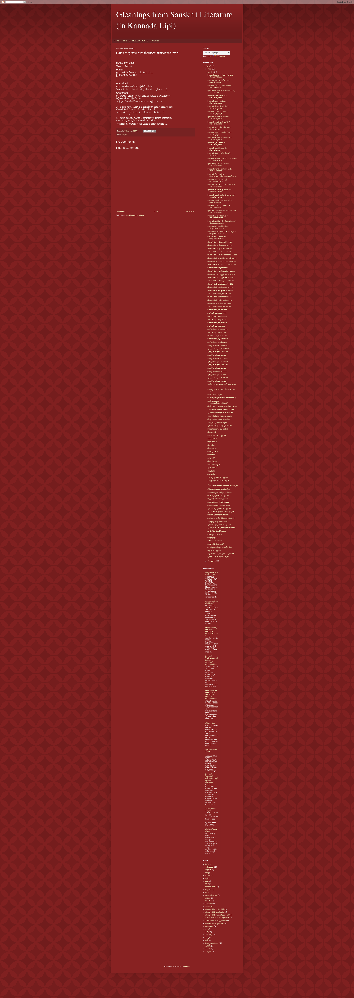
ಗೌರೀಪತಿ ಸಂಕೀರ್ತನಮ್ (214, 541)
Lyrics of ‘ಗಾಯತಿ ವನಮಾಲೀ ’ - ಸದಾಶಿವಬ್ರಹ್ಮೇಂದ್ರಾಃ (217, 112)
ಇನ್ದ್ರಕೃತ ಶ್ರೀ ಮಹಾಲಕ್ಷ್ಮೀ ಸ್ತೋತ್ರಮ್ (218, 557)
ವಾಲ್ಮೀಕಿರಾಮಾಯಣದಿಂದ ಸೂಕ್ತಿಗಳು (211, 574)
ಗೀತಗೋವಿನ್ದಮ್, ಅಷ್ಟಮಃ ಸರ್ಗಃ (217, 320)
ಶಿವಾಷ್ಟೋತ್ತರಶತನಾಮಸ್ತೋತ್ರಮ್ (217, 477)
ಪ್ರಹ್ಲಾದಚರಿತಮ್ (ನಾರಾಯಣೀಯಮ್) (219, 419)
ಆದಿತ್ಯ (207, 873)
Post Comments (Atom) (135, 215)
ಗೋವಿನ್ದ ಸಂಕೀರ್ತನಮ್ (214, 534)
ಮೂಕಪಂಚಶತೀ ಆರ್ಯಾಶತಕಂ (215, 909)
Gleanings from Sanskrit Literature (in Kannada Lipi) (174, 20)
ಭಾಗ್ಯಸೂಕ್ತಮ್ (211, 471)
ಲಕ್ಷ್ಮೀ (207, 929)
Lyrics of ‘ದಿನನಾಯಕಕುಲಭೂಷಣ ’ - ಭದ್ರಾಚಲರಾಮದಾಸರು (219, 227)
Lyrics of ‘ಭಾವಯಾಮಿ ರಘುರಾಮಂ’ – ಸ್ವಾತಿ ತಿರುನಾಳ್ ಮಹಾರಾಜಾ (211, 778)
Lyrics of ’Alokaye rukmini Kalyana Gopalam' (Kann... (220, 76)
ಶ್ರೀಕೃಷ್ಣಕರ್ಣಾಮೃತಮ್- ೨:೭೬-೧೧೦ (217, 358)
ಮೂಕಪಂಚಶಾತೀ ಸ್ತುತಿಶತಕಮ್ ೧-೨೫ (219, 252)
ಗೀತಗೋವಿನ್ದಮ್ (210, 887)
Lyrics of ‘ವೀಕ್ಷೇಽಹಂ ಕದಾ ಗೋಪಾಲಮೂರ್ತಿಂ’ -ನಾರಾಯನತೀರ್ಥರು (222, 159)
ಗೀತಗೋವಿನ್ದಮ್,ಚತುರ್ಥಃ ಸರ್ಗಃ (217, 332)
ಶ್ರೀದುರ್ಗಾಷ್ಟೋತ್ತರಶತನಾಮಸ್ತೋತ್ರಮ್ (219, 525)
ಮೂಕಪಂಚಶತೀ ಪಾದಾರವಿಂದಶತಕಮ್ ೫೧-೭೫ (222, 258)
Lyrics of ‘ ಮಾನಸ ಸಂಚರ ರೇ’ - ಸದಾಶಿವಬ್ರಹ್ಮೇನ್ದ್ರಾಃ (217, 149)
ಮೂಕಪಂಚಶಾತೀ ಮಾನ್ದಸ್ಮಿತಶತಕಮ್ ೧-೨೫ (220, 281)
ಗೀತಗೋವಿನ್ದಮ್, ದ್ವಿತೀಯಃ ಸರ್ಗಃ (217, 339)
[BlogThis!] (147, 131)
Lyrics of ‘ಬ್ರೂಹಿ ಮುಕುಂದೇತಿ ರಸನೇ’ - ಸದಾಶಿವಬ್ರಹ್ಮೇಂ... (219, 133)
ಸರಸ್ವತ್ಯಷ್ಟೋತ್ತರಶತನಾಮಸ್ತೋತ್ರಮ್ (218, 481)
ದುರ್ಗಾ (207, 892)
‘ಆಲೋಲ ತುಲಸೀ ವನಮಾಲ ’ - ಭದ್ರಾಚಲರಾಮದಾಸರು (217, 238)
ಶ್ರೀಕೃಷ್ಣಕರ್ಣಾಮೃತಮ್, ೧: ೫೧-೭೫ (217, 378)
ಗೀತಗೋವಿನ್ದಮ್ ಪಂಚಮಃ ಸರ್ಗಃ (217, 329)
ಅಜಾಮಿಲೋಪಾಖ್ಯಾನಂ (214, 395)
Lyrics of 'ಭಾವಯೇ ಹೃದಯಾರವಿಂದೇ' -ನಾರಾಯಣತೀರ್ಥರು (219, 170)
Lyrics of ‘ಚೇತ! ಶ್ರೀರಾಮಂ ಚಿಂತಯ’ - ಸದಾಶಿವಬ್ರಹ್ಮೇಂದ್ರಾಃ (219, 138)
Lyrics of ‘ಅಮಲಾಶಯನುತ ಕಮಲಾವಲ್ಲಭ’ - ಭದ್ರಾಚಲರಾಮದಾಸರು (221, 232)
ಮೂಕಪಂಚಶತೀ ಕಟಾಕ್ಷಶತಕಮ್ (215, 912)
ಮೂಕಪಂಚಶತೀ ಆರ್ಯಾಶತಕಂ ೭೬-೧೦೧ (220, 297)
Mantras (155, 41)
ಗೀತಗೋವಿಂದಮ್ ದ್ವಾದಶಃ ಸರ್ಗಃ (217, 268)
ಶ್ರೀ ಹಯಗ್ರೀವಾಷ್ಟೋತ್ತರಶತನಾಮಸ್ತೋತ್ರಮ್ (220, 512)
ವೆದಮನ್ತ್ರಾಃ (208, 935)
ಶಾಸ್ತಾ (207, 937)
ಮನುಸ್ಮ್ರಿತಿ (208, 907)
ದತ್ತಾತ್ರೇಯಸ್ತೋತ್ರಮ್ (214, 550)
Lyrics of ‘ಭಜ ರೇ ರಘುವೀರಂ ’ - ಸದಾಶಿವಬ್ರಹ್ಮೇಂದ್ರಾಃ (218, 107)
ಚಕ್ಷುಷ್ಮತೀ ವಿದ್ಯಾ (210, 723)
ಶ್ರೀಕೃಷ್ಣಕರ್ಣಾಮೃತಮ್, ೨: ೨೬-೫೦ (217, 365)
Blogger (187, 966)
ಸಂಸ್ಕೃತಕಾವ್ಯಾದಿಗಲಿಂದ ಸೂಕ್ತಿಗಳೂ (211, 602)
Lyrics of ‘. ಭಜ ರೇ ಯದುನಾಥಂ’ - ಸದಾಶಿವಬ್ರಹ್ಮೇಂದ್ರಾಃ (218, 118)
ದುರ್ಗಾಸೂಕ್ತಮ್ (212, 461)
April (210, 69)
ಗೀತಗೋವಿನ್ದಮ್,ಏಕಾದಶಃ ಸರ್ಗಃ (217, 310)
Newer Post (121, 211)
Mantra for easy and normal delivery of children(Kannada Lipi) (211, 632)
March (210, 72)
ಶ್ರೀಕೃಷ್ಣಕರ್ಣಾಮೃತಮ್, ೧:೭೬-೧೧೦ (217, 371)
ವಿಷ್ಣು (206, 932)
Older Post (190, 211)
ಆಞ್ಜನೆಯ (208, 870)
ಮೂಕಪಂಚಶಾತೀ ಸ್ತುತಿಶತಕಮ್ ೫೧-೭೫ (219, 245)
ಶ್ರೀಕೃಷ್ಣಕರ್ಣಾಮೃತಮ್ (211, 943)
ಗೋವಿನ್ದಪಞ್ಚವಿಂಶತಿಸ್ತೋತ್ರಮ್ (216, 531)
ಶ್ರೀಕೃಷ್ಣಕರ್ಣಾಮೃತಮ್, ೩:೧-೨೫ (216, 355)
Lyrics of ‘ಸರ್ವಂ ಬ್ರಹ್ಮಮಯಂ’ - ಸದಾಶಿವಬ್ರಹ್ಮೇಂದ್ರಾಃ (217, 97)
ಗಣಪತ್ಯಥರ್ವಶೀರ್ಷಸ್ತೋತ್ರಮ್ (216, 435)
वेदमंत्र (207, 864)
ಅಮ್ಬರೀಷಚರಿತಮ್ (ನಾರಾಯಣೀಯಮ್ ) (220, 416)
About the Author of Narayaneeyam (220, 409)
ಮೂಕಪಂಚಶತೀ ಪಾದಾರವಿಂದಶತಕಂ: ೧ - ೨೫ (221, 265)
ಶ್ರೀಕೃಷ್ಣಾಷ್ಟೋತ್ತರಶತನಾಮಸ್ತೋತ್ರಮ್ (218, 502)
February (211, 561)
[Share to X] (149, 131)
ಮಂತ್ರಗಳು (208, 904)
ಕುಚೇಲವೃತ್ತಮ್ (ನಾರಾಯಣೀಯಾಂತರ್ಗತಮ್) (221, 398)
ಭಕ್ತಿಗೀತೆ (125, 134)
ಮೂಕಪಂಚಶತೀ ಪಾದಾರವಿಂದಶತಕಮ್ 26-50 (221, 261)
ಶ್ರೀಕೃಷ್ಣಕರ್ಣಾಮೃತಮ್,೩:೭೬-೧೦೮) (217, 345)
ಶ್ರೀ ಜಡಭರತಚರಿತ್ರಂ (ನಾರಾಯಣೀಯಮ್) (220, 413)
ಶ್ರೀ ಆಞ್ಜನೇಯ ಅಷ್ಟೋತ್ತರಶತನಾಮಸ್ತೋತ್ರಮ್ (221, 528)
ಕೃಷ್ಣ (206, 878)
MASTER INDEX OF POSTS (135, 41)
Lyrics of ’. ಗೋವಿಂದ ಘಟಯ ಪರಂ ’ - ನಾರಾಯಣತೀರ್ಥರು (219, 191)
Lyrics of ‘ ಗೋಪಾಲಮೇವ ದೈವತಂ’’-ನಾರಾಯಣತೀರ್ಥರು (219, 86)
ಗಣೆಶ (207, 884)
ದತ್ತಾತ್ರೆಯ (208, 890)
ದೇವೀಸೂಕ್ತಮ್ (212, 432)
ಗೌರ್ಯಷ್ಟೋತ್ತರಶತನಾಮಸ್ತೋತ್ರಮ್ (218, 515)
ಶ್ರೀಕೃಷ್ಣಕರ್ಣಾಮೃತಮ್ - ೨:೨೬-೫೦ (217, 352)
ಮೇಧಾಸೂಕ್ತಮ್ (212, 448)
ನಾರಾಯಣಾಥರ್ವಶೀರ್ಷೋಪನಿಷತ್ (218, 429)
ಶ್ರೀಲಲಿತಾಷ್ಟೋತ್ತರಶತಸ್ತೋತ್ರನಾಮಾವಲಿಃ (219, 426)
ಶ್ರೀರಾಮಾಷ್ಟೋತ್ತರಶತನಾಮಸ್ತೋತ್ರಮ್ (219, 508)
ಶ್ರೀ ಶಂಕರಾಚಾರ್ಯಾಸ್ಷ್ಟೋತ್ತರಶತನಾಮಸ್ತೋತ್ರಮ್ (222, 485)
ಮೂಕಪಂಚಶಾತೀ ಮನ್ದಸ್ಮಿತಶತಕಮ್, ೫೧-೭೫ (221, 274)
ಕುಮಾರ (207, 875)
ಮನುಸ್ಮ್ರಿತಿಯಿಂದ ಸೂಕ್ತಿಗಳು (210, 809)
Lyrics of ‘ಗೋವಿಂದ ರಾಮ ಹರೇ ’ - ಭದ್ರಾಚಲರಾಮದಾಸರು (218, 217)
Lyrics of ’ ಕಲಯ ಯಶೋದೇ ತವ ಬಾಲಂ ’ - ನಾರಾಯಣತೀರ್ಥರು (221, 196)
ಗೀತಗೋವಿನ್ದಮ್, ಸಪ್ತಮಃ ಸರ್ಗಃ (217, 323)
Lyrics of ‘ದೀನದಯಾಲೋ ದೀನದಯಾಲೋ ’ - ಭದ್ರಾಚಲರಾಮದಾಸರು (222, 222)
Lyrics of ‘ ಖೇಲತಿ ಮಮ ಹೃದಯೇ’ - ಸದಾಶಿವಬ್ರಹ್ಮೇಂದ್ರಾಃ (219, 123)
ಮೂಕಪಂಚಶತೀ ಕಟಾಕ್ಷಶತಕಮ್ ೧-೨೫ (219, 294)
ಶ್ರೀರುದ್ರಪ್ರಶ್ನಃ (211, 474)
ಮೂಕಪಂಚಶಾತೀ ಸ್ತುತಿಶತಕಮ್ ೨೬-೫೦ (219, 249)
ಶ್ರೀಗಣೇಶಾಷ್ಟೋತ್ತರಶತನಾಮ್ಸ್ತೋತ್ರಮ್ (219, 505)
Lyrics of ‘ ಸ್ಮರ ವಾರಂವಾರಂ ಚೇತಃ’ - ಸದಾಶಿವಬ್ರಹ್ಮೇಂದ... (219, 128)
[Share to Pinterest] (154, 131)
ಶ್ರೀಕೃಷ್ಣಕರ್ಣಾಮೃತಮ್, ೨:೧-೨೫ (216, 368)
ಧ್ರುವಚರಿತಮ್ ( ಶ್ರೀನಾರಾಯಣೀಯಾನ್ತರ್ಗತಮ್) (222, 406)
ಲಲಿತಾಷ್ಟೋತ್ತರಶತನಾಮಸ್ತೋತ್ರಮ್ (218, 496)
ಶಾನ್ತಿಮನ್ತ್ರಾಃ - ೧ (212, 442)
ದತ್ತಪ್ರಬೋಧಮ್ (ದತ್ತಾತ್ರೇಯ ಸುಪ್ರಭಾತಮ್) (220, 554)
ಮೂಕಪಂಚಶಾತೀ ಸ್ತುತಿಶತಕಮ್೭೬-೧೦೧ (219, 242)
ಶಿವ (206, 940)
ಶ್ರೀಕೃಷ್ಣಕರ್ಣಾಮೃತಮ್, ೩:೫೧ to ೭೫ (218, 349)
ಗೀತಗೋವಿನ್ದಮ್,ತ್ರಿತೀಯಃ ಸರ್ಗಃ (217, 336)
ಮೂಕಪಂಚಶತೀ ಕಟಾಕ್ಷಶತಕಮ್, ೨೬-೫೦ (220, 290)
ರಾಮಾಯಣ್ (209, 926)
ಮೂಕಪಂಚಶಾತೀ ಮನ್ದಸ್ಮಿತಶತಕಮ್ (216, 921)
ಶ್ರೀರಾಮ (208, 946)
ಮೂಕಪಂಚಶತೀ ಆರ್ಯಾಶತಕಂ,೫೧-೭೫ (219, 300)
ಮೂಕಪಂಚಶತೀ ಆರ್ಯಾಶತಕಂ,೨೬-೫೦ (219, 303)
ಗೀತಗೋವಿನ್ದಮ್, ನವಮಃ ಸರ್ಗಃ (217, 316)
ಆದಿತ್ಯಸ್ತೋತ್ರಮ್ (212, 538)
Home (116, 41)
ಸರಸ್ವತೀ (207, 949)
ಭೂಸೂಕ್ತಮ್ (211, 455)
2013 (208, 66)
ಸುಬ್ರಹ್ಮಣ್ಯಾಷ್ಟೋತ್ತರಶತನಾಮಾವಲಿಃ (217, 521)
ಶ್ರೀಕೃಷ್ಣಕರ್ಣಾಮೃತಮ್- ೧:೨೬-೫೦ (217, 381)
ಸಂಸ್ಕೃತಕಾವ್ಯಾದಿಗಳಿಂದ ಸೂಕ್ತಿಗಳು (217, 422)
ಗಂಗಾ (207, 881)
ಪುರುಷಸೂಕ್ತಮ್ (212, 468)
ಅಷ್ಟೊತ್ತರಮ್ (209, 867)
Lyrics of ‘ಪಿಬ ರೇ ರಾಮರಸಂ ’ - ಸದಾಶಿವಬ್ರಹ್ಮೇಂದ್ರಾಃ (217, 102)
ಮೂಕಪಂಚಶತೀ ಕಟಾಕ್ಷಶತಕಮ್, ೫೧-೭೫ (220, 287)
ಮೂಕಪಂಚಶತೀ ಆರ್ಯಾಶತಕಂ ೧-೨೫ (219, 307)
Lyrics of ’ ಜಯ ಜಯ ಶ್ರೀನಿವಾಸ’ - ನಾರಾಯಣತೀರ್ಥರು (218, 206)
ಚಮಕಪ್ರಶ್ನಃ (210, 445)
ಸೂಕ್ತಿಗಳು (208, 952)
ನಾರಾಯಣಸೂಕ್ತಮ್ (213, 464)
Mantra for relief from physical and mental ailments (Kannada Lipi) (211, 695)
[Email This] (144, 131)
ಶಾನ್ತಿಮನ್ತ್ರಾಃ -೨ (212, 439)
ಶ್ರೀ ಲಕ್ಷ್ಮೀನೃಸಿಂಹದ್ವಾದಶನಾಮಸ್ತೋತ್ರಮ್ (219, 547)
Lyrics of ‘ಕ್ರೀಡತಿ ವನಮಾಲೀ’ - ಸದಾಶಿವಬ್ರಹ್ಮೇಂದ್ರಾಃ (217, 144)
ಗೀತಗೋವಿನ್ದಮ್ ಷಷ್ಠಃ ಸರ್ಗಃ (216, 326)
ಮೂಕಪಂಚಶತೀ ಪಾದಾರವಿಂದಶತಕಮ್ (217, 915)
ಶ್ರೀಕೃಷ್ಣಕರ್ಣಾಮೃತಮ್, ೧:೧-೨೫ (216, 374)
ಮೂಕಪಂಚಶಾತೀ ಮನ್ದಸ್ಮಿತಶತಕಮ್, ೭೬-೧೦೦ (221, 271)
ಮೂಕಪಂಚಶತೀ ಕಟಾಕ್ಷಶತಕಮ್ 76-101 (220, 284)
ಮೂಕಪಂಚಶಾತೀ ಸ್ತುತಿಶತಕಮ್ (214, 923)
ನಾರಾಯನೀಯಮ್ (211, 895)
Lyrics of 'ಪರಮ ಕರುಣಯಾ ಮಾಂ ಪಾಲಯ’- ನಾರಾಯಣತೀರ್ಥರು (221, 185)
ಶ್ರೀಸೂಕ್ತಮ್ (211, 458)
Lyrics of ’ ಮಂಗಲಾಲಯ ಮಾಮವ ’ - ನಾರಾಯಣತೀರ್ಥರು (219, 201)
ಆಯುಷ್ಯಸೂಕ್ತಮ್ (212, 452)
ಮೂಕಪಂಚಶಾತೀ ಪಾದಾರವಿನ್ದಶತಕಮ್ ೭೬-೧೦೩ (222, 255)
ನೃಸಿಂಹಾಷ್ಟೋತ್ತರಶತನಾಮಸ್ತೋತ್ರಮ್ (218, 489)
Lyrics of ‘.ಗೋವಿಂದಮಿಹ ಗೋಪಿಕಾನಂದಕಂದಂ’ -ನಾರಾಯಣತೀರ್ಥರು (221, 175)
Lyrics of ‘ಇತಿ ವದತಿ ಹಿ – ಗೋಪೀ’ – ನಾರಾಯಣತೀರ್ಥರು (218, 165)
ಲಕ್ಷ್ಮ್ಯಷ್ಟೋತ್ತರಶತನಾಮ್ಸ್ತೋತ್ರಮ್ (217, 499)
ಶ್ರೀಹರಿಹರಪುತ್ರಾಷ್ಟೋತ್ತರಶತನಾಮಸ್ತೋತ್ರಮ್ (221, 518)
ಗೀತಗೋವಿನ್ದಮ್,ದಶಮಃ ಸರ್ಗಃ (216, 313)
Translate (221, 56)
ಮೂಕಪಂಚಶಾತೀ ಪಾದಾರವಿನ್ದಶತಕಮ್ (217, 918)
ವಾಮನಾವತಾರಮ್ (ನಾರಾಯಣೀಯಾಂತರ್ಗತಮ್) (217, 402)
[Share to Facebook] (152, 131)
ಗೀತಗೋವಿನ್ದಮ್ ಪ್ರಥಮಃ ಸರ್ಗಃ (217, 342)
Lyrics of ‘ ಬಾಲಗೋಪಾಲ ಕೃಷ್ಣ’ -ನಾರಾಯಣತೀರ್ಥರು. (217, 180)
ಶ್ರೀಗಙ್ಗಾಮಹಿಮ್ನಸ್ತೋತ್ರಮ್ (215, 544)
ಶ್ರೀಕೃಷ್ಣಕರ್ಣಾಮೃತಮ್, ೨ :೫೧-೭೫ (217, 362)
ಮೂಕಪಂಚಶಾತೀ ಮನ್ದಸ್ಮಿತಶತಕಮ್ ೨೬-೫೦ (220, 278)
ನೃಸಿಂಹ (207, 898)
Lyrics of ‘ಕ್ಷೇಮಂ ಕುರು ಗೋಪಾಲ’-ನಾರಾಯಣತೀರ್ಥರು (218, 81)
